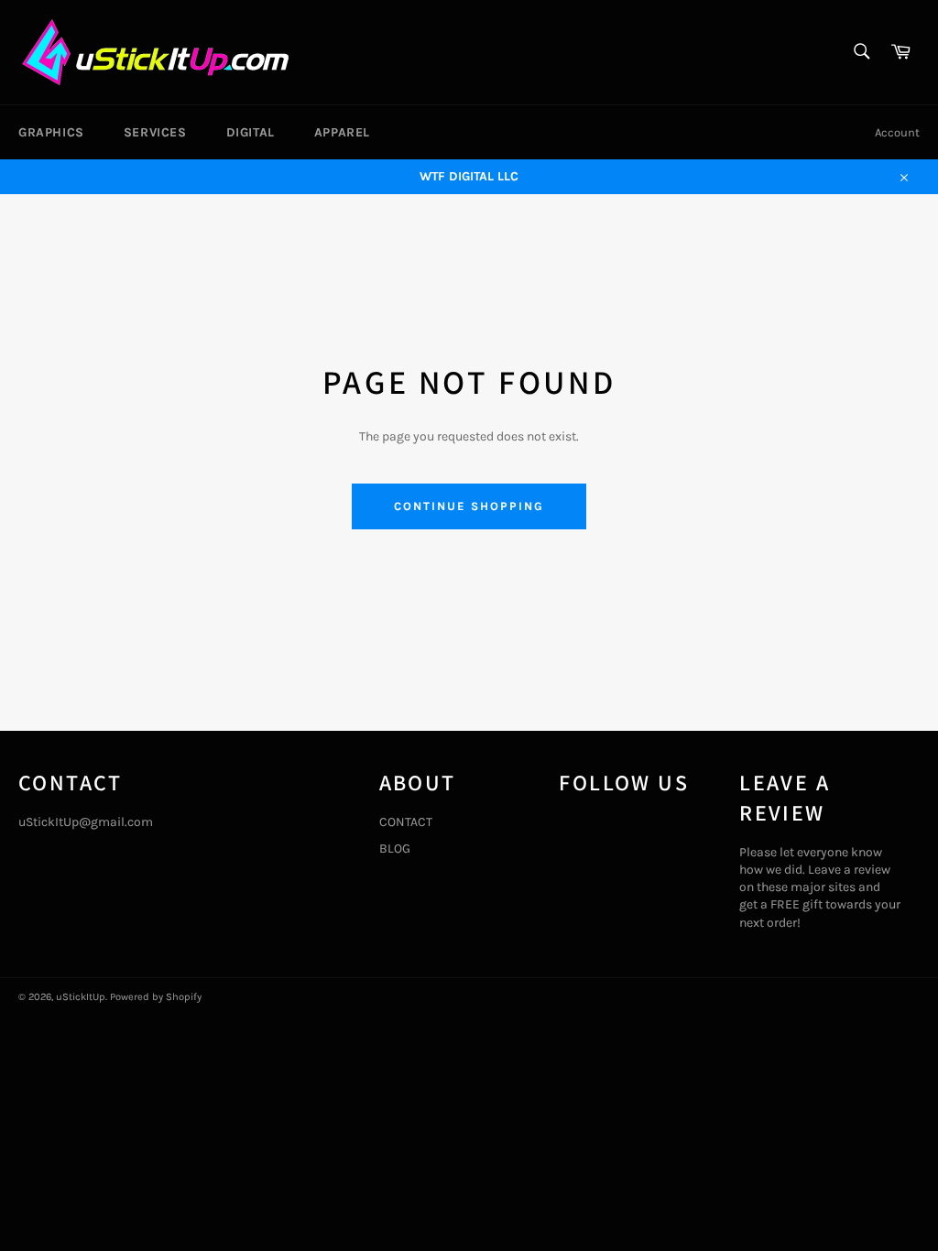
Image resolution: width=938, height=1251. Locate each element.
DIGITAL (250, 132)
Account (897, 132)
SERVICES (155, 132)
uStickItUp (80, 997)
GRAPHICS (51, 132)
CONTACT (405, 822)
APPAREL (342, 132)
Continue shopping (468, 506)
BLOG (394, 848)
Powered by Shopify (156, 997)
